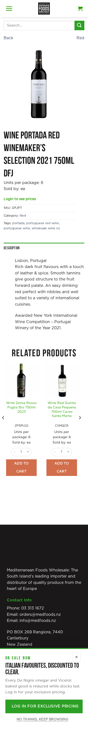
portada (18, 223)
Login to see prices (20, 199)
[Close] (76, 657)
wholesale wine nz (46, 228)
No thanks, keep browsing (42, 719)
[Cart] (80, 8)
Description (12, 248)
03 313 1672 (32, 608)
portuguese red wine (42, 223)
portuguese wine (17, 228)
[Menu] (9, 8)
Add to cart (21, 467)
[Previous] (3, 427)
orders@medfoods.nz (40, 615)
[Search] (79, 25)
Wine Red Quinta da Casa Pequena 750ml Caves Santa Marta (62, 409)
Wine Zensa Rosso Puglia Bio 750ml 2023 (21, 407)
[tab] (44, 248)
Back (8, 38)
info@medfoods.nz (38, 621)
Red (80, 38)
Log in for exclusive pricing (45, 706)
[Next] (79, 427)
